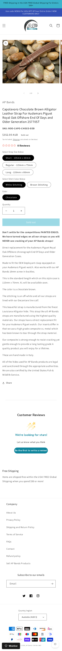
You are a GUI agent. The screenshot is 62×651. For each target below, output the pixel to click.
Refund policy (13, 556)
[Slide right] (37, 93)
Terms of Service (14, 534)
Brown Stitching (39, 184)
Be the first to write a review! (31, 450)
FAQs (8, 541)
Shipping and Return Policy (20, 527)
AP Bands (29, 645)
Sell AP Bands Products (18, 563)
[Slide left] (24, 93)
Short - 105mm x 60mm (18, 157)
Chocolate (11, 197)
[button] (3, 25)
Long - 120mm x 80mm (18, 172)
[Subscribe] (51, 583)
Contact (10, 548)
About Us (11, 512)
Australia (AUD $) (29, 617)
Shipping (16, 139)
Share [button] (9, 382)
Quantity (6, 204)
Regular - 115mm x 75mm (19, 165)
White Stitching (14, 184)
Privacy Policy (13, 519)
